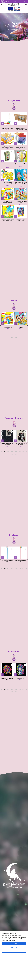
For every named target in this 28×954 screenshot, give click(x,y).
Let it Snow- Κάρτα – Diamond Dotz (20, 561)
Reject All (14, 951)
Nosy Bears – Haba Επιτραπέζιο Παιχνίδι (7, 202)
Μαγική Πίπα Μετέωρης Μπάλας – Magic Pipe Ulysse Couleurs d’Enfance (7, 127)
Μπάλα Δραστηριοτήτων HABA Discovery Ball (20, 146)
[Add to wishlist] (12, 114)
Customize (14, 947)
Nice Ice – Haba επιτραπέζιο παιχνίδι (20, 202)
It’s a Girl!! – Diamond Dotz (7, 677)
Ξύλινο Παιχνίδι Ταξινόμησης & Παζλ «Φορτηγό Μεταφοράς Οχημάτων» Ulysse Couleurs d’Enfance (20, 127)
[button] (2, 123)
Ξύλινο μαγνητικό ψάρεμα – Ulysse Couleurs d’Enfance (7, 146)
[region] (14, 942)
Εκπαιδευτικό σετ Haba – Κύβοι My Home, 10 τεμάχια (21, 164)
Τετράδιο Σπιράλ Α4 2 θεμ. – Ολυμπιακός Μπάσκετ (21, 444)
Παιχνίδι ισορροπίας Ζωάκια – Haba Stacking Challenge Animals (21, 183)
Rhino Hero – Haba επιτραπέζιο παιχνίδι (20, 220)
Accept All (14, 943)
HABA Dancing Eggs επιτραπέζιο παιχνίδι (7, 183)
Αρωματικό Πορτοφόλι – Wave (7, 561)
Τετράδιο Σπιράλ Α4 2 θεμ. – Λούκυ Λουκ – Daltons (7, 444)
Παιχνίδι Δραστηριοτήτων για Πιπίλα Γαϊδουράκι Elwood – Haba (7, 165)
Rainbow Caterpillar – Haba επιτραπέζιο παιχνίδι (7, 220)
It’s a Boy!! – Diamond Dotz (21, 677)
